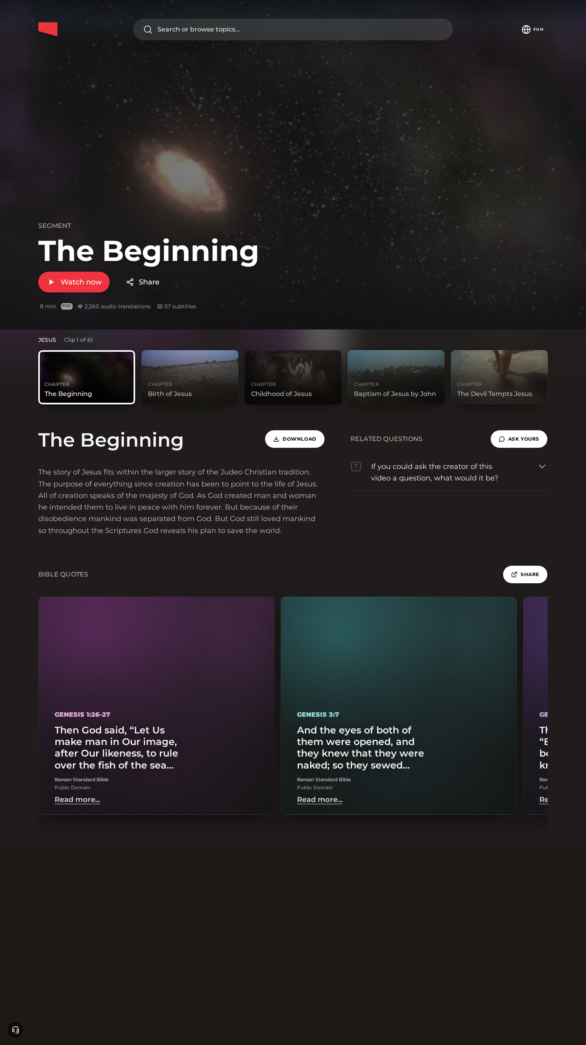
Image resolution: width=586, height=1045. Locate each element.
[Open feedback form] (15, 1030)
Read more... (77, 799)
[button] (519, 439)
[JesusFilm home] (47, 29)
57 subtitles (180, 306)
